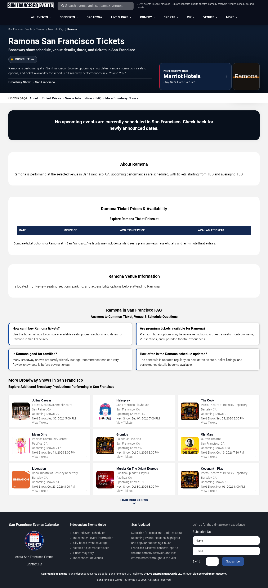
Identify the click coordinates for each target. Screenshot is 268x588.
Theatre (40, 29)
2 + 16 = (198, 561)
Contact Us (34, 564)
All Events (39, 17)
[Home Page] (30, 5)
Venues (208, 17)
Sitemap (130, 579)
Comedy (146, 17)
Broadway (94, 17)
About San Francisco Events (34, 557)
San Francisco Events (20, 29)
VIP (189, 17)
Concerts (67, 17)
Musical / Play (56, 29)
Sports (169, 17)
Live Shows (119, 17)
